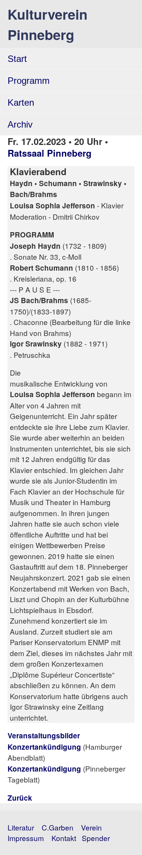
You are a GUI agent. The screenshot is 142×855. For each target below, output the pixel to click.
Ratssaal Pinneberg (50, 152)
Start (17, 59)
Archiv (20, 124)
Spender (96, 838)
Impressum (26, 838)
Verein (91, 827)
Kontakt (63, 838)
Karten (21, 102)
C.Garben (57, 827)
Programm (29, 80)
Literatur (21, 827)
